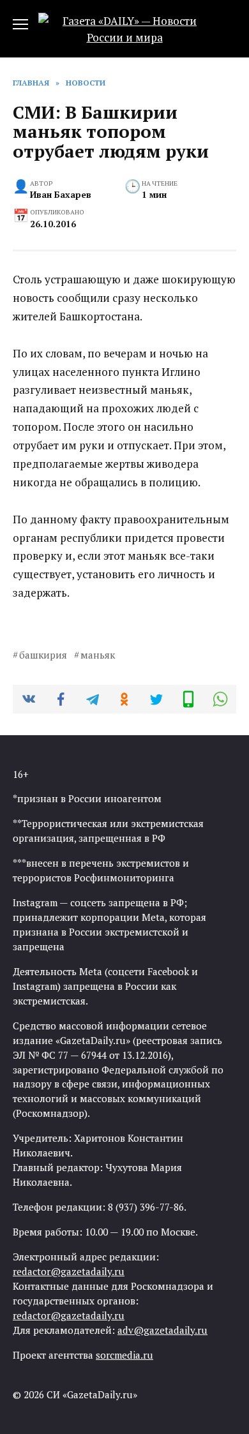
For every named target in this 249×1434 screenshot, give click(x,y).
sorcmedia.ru (124, 1354)
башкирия (43, 654)
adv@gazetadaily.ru (162, 1330)
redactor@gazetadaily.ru (68, 1271)
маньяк (97, 654)
